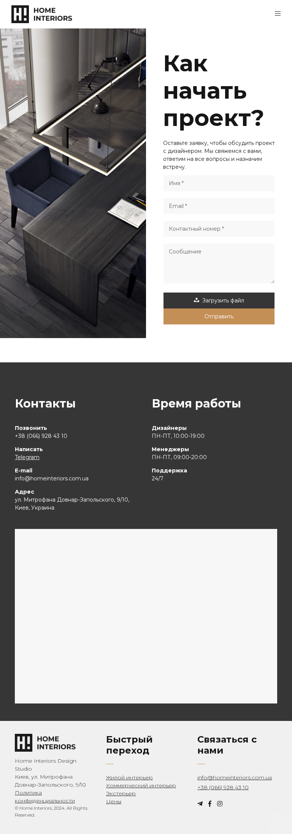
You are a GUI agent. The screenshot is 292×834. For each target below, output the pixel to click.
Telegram (27, 457)
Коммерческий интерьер (141, 785)
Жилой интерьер (129, 777)
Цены (113, 801)
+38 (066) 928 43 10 (223, 787)
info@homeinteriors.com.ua (234, 777)
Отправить (219, 316)
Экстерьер (121, 793)
